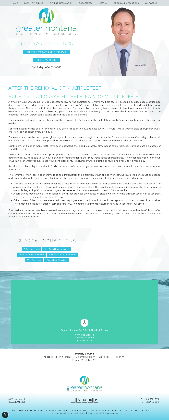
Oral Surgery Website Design (64, 413)
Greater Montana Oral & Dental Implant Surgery (84, 330)
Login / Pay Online (33, 3)
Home (15, 3)
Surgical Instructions (126, 3)
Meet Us (103, 3)
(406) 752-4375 (84, 340)
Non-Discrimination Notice (106, 413)
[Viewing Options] (5, 414)
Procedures (85, 3)
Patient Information (61, 3)
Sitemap (146, 410)
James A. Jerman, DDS (46, 43)
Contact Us (151, 3)
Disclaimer (134, 410)
